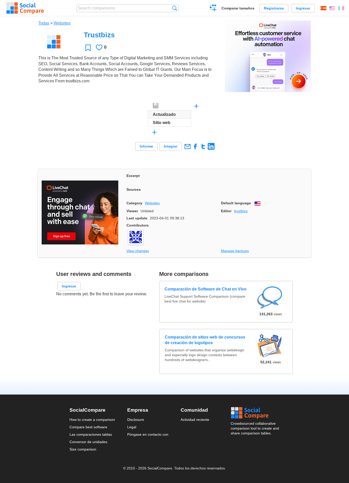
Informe (146, 146)
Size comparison (82, 449)
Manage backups (235, 251)
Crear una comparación (213, 9)
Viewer (132, 211)
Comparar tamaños (238, 8)
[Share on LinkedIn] (211, 146)
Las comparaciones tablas (90, 434)
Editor (226, 211)
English (332, 8)
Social (255, 413)
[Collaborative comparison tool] (25, 8)
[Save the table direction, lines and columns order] (156, 106)
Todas (43, 23)
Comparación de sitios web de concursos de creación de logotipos (205, 340)
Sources (133, 189)
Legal (131, 427)
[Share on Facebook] (195, 146)
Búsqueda (174, 8)
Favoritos (88, 47)
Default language (236, 203)
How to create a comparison (92, 420)
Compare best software (88, 427)
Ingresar (303, 8)
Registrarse (274, 8)
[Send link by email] (187, 146)
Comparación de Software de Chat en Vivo (206, 289)
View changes (137, 251)
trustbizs (241, 211)
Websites (62, 23)
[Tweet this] (203, 146)
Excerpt (133, 176)
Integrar (170, 146)
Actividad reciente (195, 420)
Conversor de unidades (88, 442)
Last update (136, 218)
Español (323, 8)
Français (341, 8)
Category (134, 203)
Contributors (137, 225)
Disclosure (135, 420)
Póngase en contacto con (147, 434)
